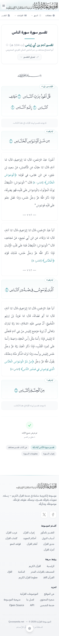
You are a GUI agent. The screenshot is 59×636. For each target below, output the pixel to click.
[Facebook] (53, 514)
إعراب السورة (48, 453)
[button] (36, 15)
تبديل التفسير (29, 57)
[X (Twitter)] (44, 514)
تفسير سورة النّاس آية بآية (43, 447)
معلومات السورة (30, 453)
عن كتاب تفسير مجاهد (17, 447)
